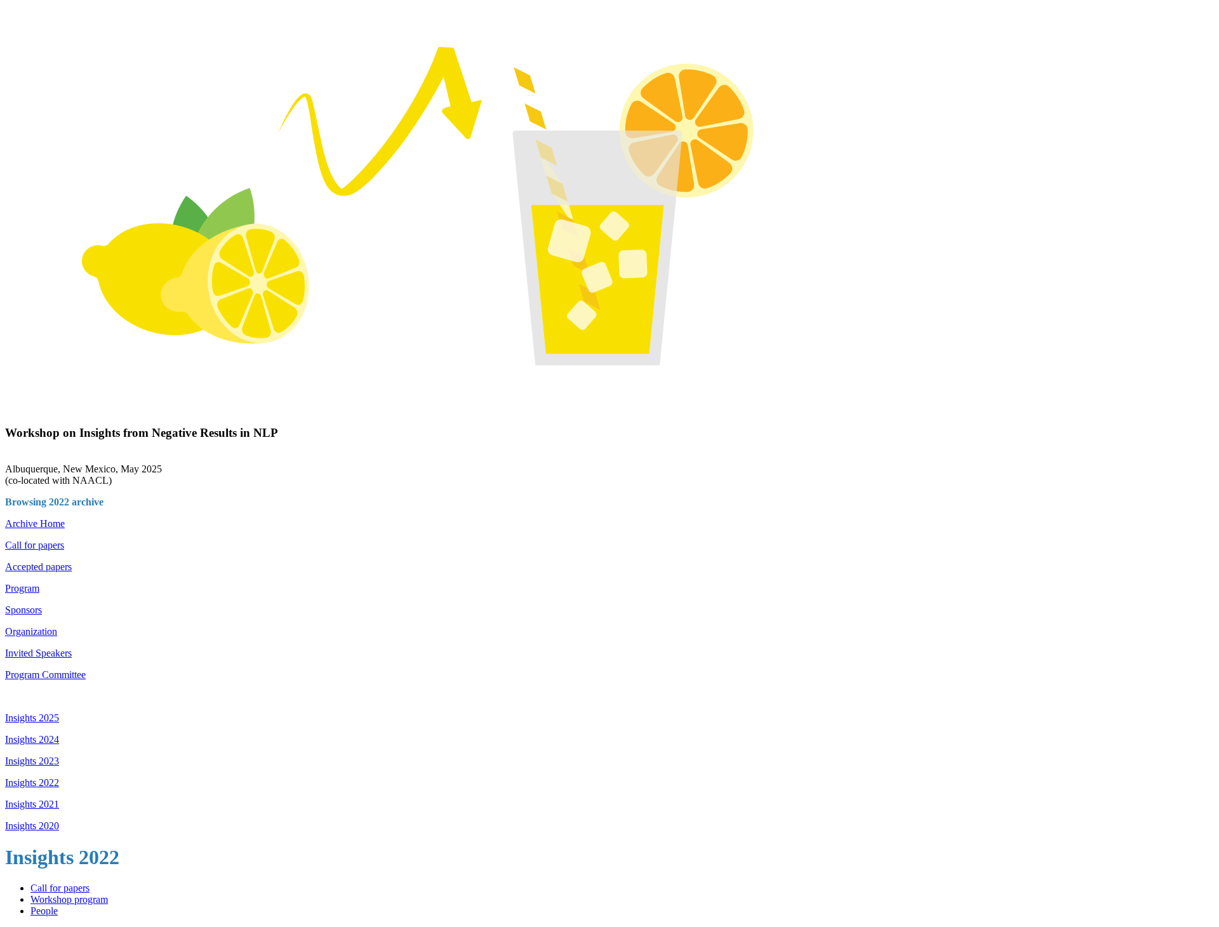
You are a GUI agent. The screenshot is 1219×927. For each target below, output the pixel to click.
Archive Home (35, 523)
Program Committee (45, 674)
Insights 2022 (32, 782)
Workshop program (69, 899)
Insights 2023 (32, 761)
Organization (31, 631)
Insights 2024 (32, 739)
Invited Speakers (38, 653)
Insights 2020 (32, 825)
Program (22, 588)
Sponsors (23, 609)
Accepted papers (38, 566)
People (44, 910)
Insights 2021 (32, 804)
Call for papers (34, 545)
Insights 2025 (32, 717)
